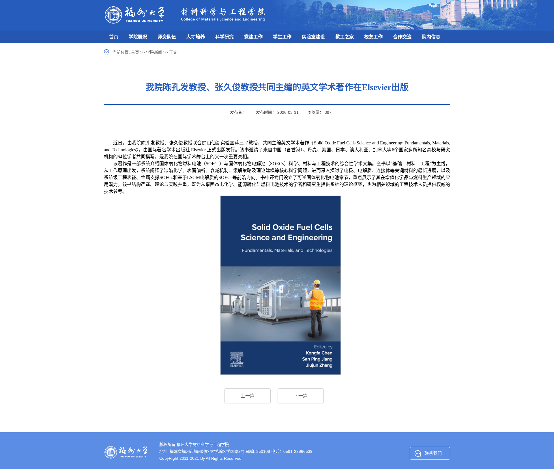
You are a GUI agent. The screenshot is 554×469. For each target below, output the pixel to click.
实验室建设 (313, 36)
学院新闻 (154, 52)
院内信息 (431, 36)
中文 (446, 6)
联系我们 (433, 453)
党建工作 (253, 36)
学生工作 (282, 36)
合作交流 (402, 36)
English (435, 6)
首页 (113, 36)
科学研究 (224, 36)
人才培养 (195, 36)
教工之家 (344, 36)
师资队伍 (167, 36)
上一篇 (247, 395)
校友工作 (373, 36)
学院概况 (138, 36)
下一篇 (301, 395)
